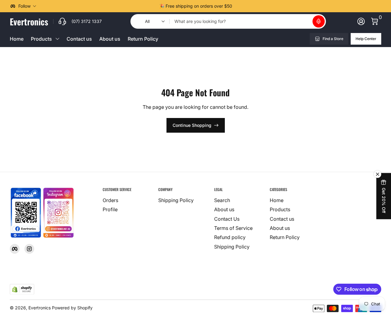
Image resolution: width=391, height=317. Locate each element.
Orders (110, 200)
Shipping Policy (176, 200)
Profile (110, 209)
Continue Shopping (192, 125)
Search (222, 200)
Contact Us (226, 219)
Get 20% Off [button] (383, 200)
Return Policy (143, 39)
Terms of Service (233, 228)
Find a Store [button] (333, 38)
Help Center (366, 38)
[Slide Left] (154, 6)
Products (280, 209)
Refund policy (230, 237)
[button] (318, 21)
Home (17, 39)
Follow (24, 6)
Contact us (79, 39)
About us (109, 39)
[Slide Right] (237, 6)
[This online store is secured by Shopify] (22, 289)
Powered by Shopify (72, 307)
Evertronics (39, 307)
